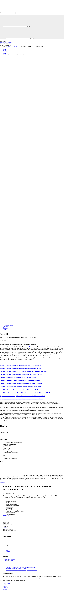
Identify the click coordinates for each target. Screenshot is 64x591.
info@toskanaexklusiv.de (6, 42)
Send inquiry (6, 515)
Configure (5, 51)
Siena (9, 559)
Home (4, 49)
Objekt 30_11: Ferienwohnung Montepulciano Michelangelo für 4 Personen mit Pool (22, 396)
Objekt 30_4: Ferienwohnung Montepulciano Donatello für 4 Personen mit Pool (21, 374)
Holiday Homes (7, 583)
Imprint (8, 550)
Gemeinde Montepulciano (30, 346)
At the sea (5, 560)
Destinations (6, 330)
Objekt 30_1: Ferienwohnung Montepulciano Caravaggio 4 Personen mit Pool (20, 365)
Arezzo (5, 559)
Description (6, 326)
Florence (13, 559)
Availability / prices (8, 325)
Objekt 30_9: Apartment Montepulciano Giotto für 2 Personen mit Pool (19, 389)
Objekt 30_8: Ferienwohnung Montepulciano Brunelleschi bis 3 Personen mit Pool (21, 386)
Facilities (5, 328)
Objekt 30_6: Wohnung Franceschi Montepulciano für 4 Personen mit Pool (20, 380)
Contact (8, 551)
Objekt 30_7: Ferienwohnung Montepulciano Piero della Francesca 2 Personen (21, 383)
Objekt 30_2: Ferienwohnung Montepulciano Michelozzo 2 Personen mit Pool (20, 368)
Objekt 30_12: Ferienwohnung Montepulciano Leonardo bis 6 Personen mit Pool (21, 399)
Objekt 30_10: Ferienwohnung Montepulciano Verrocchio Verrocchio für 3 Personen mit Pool (25, 392)
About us (8, 549)
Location (5, 329)
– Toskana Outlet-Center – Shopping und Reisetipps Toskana (21, 567)
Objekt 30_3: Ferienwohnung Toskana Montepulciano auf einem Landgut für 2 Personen (23, 371)
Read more (2, 482)
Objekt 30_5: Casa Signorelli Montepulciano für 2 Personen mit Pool (18, 377)
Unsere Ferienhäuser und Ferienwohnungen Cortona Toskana (21, 570)
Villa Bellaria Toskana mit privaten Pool (16, 568)
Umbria (11, 560)
